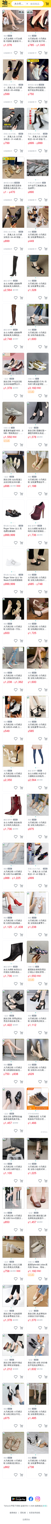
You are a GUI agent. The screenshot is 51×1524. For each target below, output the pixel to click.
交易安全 (26, 1519)
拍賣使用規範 (34, 1512)
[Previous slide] (4, 20)
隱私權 (23, 1512)
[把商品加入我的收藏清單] (15, 53)
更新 (45, 1505)
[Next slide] (22, 20)
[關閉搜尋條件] (27, 3)
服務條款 (13, 1512)
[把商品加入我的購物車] (21, 53)
